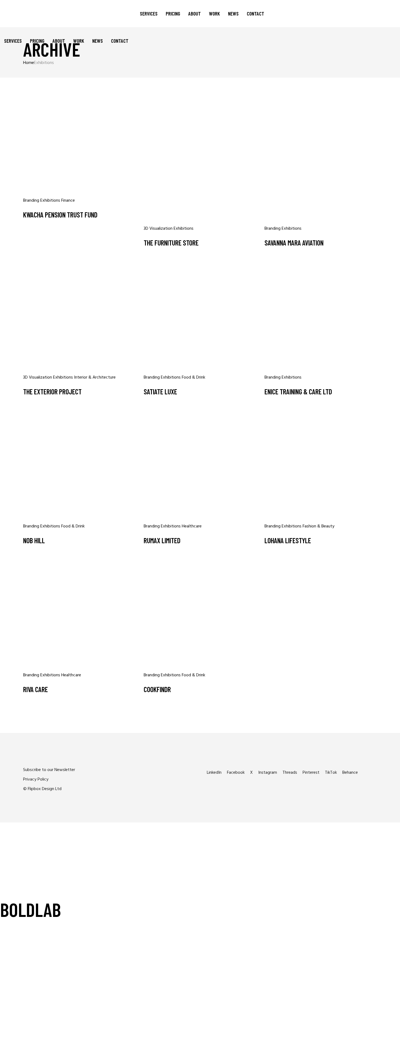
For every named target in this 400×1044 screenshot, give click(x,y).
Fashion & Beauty (318, 526)
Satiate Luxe (160, 391)
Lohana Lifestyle (287, 540)
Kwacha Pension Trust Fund (60, 214)
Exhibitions (50, 200)
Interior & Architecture (95, 377)
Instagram (267, 772)
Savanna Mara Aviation (294, 242)
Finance (68, 200)
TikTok (331, 772)
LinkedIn (214, 772)
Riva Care (35, 689)
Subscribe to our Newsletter (49, 769)
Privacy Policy (35, 779)
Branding (31, 200)
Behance (350, 772)
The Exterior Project (52, 391)
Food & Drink (193, 377)
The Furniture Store (171, 242)
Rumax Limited (162, 540)
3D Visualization (159, 228)
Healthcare (192, 526)
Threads (289, 772)
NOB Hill (34, 540)
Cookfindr (157, 689)
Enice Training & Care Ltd (298, 391)
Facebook (236, 772)
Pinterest (311, 772)
